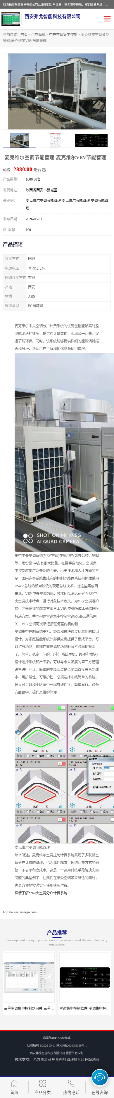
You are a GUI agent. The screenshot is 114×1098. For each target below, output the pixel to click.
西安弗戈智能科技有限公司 (47, 1053)
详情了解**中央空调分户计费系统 (41, 893)
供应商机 (38, 35)
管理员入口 (75, 1060)
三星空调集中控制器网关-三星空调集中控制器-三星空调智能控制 (54, 1009)
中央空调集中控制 (63, 35)
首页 (23, 35)
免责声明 (59, 1060)
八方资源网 (42, 1060)
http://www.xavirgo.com (20, 912)
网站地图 (92, 1060)
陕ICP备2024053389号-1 (71, 1045)
